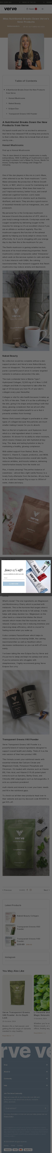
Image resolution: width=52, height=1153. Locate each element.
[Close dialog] (48, 562)
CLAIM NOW (13, 584)
